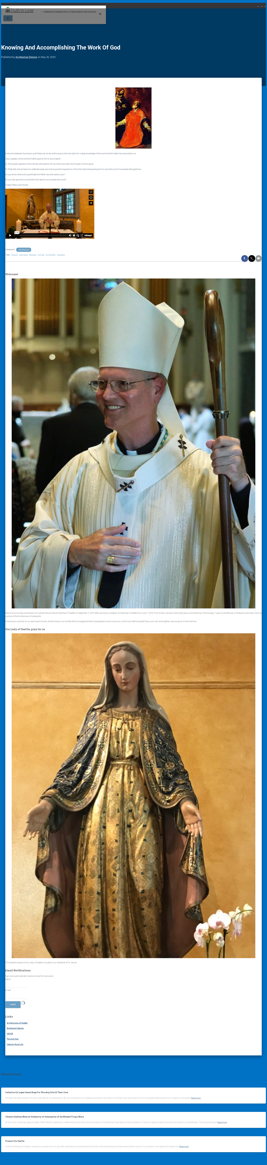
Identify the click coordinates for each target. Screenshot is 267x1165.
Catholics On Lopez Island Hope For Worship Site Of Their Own (36, 1092)
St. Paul (41, 255)
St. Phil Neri (50, 255)
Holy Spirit (23, 255)
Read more (196, 1098)
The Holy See (12, 1039)
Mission (32, 255)
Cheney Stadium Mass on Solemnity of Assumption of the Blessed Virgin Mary (44, 1116)
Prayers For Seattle (14, 1141)
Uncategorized (23, 249)
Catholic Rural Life (15, 1044)
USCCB (10, 1034)
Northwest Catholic (15, 1028)
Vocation (61, 255)
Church (14, 255)
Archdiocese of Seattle (17, 1023)
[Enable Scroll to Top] (261, 1159)
